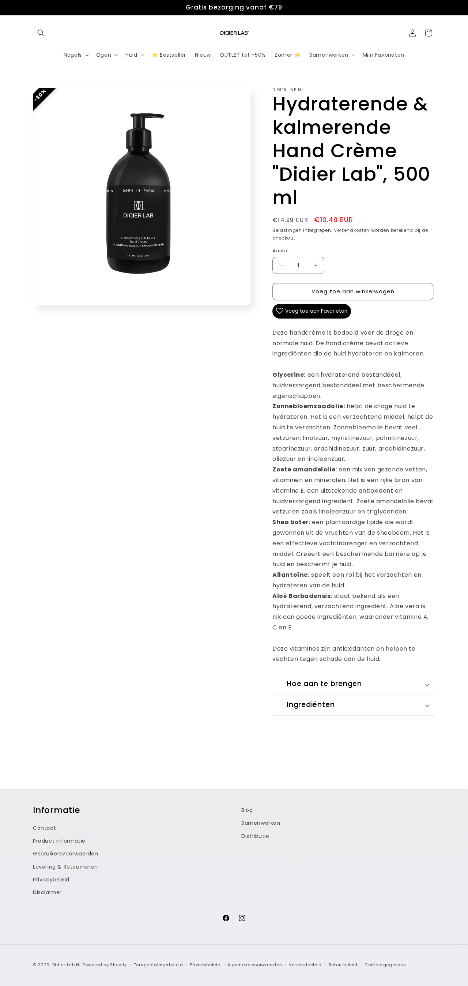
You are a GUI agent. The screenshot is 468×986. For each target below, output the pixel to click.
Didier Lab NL (67, 965)
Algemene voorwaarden (254, 964)
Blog (247, 810)
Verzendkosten (352, 230)
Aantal (280, 250)
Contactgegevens (385, 964)
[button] (41, 33)
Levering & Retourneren (65, 866)
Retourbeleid (343, 964)
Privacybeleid (51, 879)
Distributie (255, 835)
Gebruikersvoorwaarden (65, 853)
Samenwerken (260, 823)
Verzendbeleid (305, 964)
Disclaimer (47, 892)
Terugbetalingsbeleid (158, 964)
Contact (44, 827)
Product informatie (59, 840)
